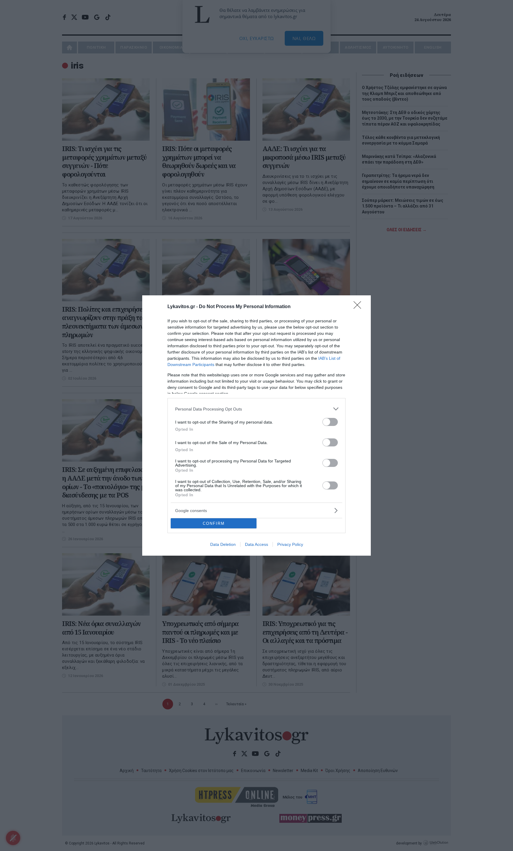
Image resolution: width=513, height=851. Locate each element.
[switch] (330, 422)
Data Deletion (223, 544)
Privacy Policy (290, 544)
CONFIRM (214, 523)
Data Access (256, 544)
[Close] (359, 307)
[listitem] (256, 409)
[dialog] (256, 425)
